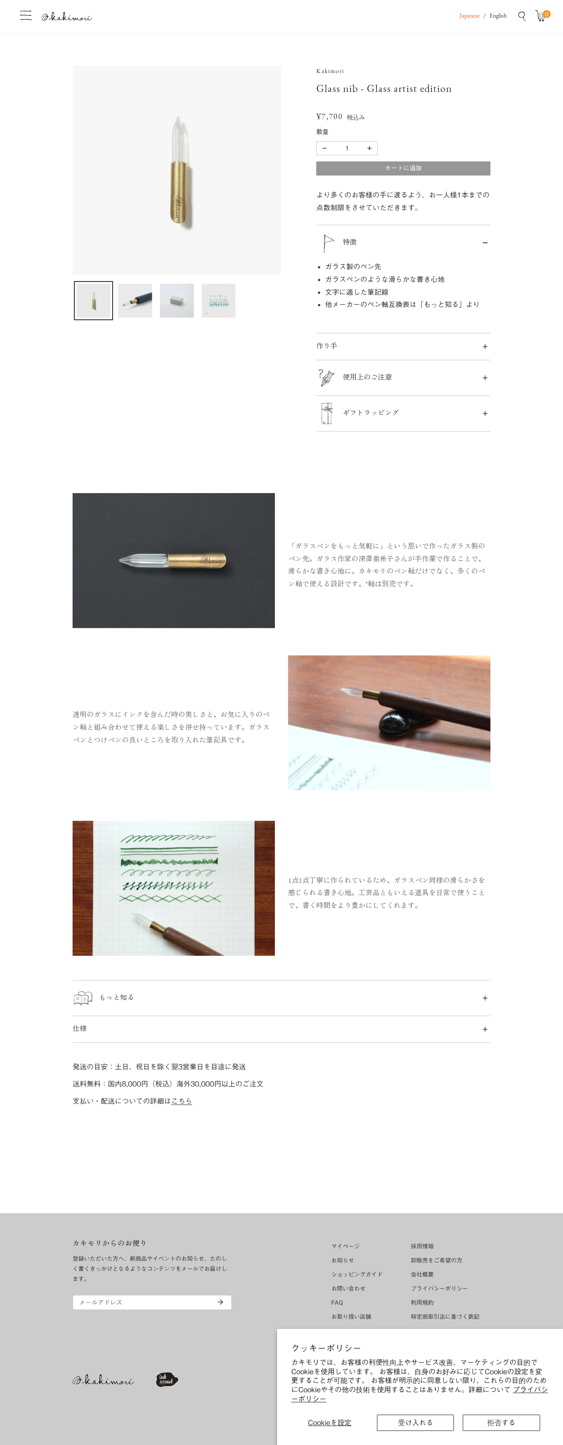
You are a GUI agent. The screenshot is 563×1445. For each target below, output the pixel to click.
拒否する (501, 1422)
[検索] (522, 16)
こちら (181, 1101)
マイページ (345, 1246)
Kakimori (330, 71)
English (498, 16)
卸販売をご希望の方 (436, 1260)
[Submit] (220, 1302)
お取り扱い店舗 (351, 1317)
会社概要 (422, 1274)
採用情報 (422, 1246)
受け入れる (415, 1422)
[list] (177, 170)
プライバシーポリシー (439, 1288)
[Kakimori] (66, 16)
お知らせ (342, 1260)
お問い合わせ (348, 1288)
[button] (542, 16)
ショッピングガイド (357, 1274)
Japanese (470, 16)
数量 (322, 132)
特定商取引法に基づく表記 (445, 1317)
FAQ (337, 1303)
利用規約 (422, 1303)
